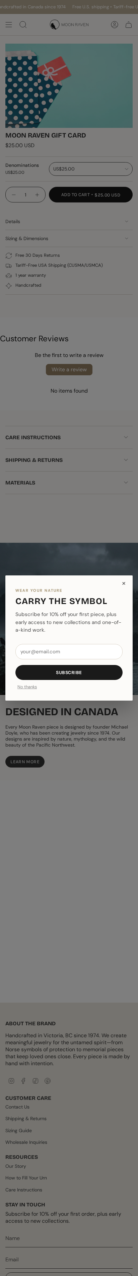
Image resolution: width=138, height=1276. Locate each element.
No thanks (27, 687)
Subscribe (69, 672)
